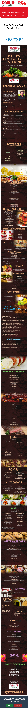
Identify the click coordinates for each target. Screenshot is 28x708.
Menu (4, 9)
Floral (23, 15)
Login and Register (22, 6)
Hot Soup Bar (17, 15)
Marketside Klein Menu (16, 12)
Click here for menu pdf (14, 39)
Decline (18, 705)
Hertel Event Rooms (6, 12)
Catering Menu (10, 15)
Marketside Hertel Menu (12, 14)
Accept (10, 705)
